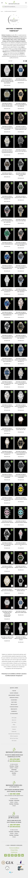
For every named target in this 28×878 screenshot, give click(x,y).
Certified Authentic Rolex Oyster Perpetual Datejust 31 (7, 453)
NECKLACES (14, 704)
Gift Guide (14, 717)
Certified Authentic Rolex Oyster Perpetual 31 (21, 544)
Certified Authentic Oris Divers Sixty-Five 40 (7, 638)
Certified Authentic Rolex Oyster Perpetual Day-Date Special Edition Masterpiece (7, 80)
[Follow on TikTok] (19, 855)
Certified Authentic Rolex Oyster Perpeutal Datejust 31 (7, 290)
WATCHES (14, 702)
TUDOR (14, 690)
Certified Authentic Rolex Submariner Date (7, 243)
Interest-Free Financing (14, 733)
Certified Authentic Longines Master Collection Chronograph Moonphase (7, 614)
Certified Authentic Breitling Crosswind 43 (7, 590)
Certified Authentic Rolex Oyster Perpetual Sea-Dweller (7, 544)
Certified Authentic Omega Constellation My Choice (20, 638)
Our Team (14, 722)
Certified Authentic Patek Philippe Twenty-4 (21, 197)
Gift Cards (14, 740)
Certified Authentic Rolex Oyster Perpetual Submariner (7, 476)
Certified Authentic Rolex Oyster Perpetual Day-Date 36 (7, 128)
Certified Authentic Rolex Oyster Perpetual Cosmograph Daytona (21, 128)
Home (2, 11)
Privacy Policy (14, 850)
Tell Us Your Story (14, 738)
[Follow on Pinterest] (15, 855)
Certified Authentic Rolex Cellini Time (21, 429)
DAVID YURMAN (14, 693)
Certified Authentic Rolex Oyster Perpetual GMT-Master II (7, 221)
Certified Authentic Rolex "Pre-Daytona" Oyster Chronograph (7, 105)
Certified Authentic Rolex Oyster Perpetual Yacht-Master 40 (7, 360)
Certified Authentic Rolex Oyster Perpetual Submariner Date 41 (7, 267)
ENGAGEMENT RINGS (14, 695)
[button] (14, 6)
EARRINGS (14, 711)
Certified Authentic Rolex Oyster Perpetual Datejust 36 (7, 197)
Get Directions (15, 761)
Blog (14, 724)
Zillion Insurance (14, 736)
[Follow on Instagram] (9, 855)
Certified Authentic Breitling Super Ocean (21, 612)
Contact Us (14, 727)
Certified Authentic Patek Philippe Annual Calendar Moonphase (7, 151)
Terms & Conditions (14, 848)
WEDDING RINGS (14, 697)
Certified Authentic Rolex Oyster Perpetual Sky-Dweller (21, 105)
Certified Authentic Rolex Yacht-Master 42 (21, 150)
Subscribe (14, 731)
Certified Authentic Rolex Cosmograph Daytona (21, 174)
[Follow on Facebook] (5, 855)
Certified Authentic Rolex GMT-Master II (21, 220)
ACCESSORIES (14, 713)
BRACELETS (14, 709)
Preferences (14, 852)
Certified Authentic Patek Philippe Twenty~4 (7, 174)
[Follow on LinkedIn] (22, 855)
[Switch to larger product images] (23, 61)
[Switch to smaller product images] (26, 61)
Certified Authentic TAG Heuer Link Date (21, 590)
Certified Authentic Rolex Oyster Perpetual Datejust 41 (21, 313)
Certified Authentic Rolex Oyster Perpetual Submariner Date (7, 313)
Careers (14, 729)
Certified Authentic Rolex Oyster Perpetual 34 (7, 567)
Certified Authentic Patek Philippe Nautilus (21, 79)
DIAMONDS (14, 700)
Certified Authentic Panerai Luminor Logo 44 (21, 567)
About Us (14, 720)
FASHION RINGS (14, 706)
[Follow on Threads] (12, 855)
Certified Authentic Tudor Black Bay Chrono (21, 498)
